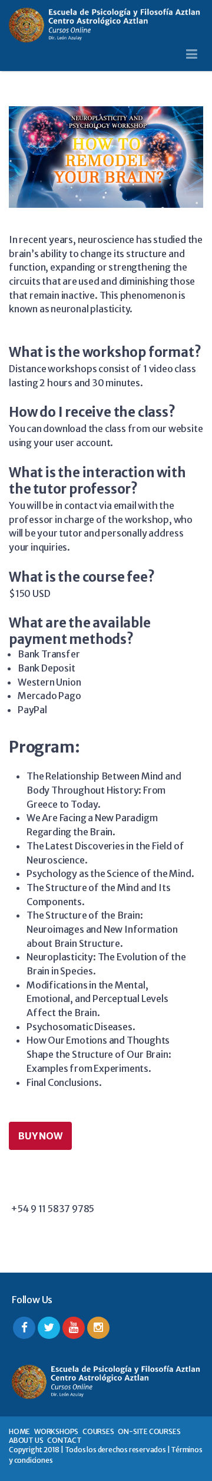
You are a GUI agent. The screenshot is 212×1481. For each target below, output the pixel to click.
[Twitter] (49, 1328)
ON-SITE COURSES (149, 1431)
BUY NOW (40, 1136)
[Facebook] (24, 1328)
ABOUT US (26, 1440)
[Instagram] (98, 1328)
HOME (19, 1431)
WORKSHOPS (56, 1431)
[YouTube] (73, 1328)
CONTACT (64, 1440)
